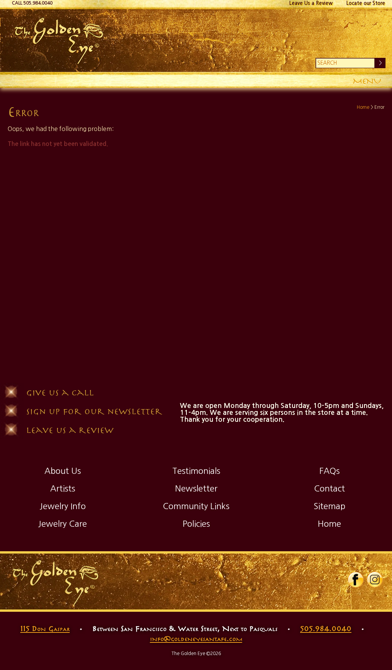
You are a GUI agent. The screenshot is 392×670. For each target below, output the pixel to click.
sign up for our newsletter (94, 410)
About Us (62, 471)
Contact (329, 488)
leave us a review (69, 429)
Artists (62, 488)
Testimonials (196, 471)
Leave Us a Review (311, 3)
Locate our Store (365, 3)
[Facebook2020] (356, 586)
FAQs (329, 471)
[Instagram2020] (375, 586)
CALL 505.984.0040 (32, 3)
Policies (196, 523)
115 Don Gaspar (45, 628)
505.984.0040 (325, 628)
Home (363, 107)
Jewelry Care (62, 523)
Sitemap (329, 506)
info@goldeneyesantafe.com (196, 638)
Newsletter (196, 488)
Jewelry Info (62, 506)
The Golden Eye (196, 40)
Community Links (196, 506)
